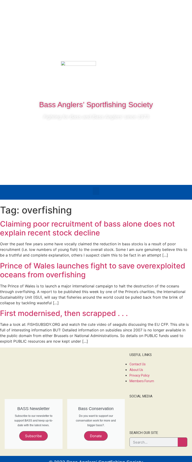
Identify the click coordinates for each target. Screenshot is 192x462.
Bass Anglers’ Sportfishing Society (96, 104)
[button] (96, 191)
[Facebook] (152, 67)
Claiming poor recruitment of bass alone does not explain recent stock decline (87, 228)
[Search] (182, 442)
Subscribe (33, 436)
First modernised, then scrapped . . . (64, 313)
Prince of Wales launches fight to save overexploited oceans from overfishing (92, 270)
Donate (96, 436)
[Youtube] (180, 67)
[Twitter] (166, 67)
